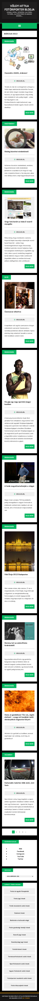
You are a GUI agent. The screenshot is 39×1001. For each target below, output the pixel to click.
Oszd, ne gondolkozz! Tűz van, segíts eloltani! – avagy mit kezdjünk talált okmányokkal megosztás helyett (19, 717)
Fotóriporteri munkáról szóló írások (20, 978)
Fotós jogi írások (19, 899)
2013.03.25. (20, 653)
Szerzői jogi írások (19, 935)
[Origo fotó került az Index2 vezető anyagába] (19, 217)
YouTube (20, 856)
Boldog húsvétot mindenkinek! (16, 151)
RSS (20, 849)
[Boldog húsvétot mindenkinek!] (19, 147)
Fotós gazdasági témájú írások (19, 928)
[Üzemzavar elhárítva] (19, 307)
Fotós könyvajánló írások (19, 985)
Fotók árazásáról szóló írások (20, 906)
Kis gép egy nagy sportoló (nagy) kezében (17, 403)
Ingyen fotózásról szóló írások (19, 971)
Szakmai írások (19, 913)
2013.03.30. (20, 232)
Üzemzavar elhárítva (12, 311)
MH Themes (26, 998)
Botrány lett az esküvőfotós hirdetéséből (15, 644)
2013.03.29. (20, 320)
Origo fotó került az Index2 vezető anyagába (18, 222)
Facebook (20, 851)
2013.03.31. (20, 81)
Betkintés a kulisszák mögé (19, 920)
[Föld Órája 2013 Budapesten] (19, 570)
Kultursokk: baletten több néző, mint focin (19, 784)
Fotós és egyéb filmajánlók (19, 891)
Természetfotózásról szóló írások (19, 957)
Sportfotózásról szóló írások (19, 964)
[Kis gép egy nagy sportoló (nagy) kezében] (19, 397)
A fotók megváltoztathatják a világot (19, 486)
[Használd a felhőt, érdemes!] (19, 69)
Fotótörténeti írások (19, 949)
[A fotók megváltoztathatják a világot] (19, 482)
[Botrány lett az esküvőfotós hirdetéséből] (19, 639)
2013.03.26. (20, 412)
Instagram (20, 854)
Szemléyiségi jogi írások (19, 942)
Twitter (20, 859)
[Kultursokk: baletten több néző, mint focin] (19, 778)
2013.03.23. (20, 793)
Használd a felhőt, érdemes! (15, 73)
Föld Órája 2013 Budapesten (16, 574)
